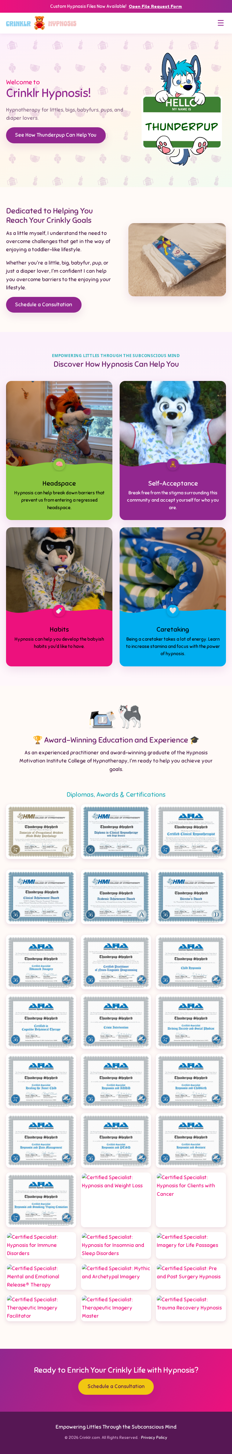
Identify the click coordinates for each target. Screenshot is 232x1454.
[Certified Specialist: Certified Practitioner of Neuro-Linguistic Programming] (116, 962)
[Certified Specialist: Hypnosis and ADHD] (116, 1081)
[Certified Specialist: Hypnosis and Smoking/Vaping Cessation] (41, 1200)
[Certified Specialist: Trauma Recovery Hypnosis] (191, 1308)
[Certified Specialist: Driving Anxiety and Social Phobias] (191, 1021)
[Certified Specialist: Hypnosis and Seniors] (191, 1140)
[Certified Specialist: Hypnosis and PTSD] (116, 1140)
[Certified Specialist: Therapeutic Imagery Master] (116, 1308)
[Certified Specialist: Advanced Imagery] (41, 962)
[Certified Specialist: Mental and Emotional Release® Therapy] (41, 1277)
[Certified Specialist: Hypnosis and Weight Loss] (116, 1200)
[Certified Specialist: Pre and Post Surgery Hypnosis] (191, 1277)
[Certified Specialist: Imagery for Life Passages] (191, 1245)
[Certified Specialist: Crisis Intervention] (116, 1021)
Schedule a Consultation (43, 304)
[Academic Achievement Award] (116, 897)
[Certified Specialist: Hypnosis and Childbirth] (191, 1081)
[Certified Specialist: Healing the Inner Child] (41, 1081)
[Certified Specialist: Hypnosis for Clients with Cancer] (191, 1200)
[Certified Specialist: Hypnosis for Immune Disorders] (41, 1245)
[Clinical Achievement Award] (41, 897)
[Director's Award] (191, 897)
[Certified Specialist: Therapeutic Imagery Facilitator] (41, 1308)
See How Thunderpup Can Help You (55, 135)
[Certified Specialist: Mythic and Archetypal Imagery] (116, 1277)
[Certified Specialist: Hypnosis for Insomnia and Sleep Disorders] (116, 1245)
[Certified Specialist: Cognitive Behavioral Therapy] (41, 1021)
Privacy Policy (154, 1437)
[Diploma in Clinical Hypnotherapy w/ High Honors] (116, 831)
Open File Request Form (155, 6)
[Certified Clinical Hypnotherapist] (191, 831)
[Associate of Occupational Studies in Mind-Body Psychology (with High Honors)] (41, 831)
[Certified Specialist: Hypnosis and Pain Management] (41, 1140)
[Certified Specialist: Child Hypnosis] (191, 962)
